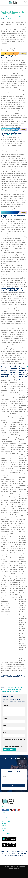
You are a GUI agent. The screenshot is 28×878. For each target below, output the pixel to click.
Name (5, 718)
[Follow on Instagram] (5, 810)
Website (5, 732)
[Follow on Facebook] (3, 810)
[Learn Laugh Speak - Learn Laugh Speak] (12, 2)
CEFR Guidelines (13, 135)
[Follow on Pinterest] (13, 810)
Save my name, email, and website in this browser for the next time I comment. (14, 742)
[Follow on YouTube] (19, 810)
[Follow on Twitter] (8, 810)
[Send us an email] (11, 810)
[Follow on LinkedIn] (16, 810)
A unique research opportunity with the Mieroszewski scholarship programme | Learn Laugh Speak (13, 689)
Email (4, 725)
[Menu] (25, 2)
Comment (6, 705)
